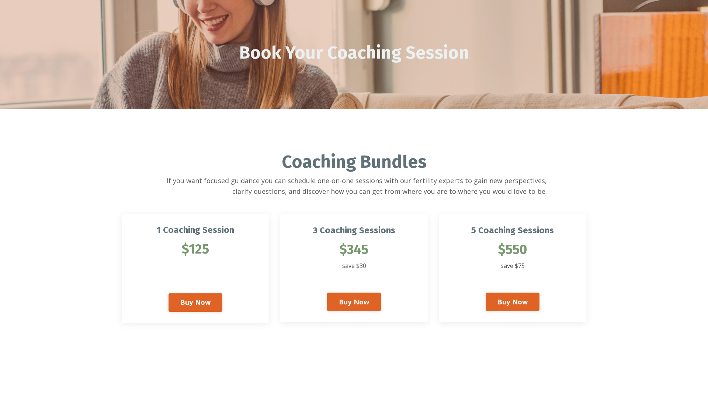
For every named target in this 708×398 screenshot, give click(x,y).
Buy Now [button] (195, 302)
